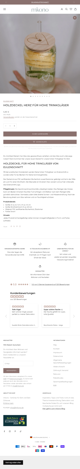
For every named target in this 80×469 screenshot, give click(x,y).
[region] (40, 54)
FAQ (54, 345)
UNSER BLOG (46, 393)
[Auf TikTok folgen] (21, 431)
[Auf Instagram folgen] (10, 431)
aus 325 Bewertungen (18, 299)
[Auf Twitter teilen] (14, 226)
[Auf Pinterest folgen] (15, 431)
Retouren (56, 374)
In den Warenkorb (40, 134)
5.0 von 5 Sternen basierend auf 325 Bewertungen (51, 284)
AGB (4, 379)
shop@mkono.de (18, 386)
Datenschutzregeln (16, 379)
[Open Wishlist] (71, 9)
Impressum (57, 352)
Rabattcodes (58, 378)
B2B (54, 385)
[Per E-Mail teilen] (20, 226)
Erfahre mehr (8, 403)
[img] (41, 296)
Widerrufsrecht (59, 367)
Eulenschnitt (8, 101)
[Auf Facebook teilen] (11, 226)
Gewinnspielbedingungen (62, 382)
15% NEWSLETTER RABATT (40, 2)
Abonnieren (11, 371)
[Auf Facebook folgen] (4, 431)
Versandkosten (8, 117)
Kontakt (56, 349)
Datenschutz (58, 356)
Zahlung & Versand (60, 370)
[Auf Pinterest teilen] (17, 226)
